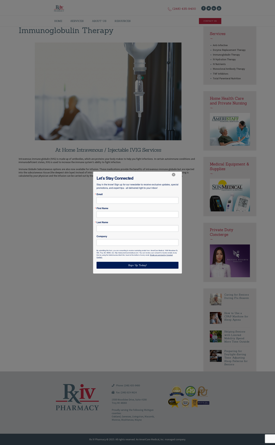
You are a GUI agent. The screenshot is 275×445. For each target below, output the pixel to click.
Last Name (102, 222)
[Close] (173, 174)
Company (102, 236)
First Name (102, 208)
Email (100, 194)
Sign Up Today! (137, 265)
